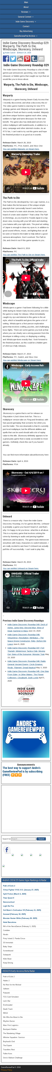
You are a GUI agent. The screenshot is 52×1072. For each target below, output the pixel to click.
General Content (24, 17)
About (26, 7)
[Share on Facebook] (6, 58)
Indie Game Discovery (25, 21)
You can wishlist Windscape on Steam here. (22, 360)
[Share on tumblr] (34, 58)
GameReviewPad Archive (24, 36)
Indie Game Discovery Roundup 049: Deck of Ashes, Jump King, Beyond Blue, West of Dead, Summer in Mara (27, 627)
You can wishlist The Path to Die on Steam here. (24, 255)
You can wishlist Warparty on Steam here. (21, 149)
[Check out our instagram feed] (7, 869)
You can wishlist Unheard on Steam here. (21, 568)
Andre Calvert (10, 53)
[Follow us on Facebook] (7, 849)
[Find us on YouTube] (43, 858)
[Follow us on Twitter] (16, 858)
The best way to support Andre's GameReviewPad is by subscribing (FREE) (22, 771)
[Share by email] (41, 58)
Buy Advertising (26, 31)
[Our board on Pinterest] (25, 858)
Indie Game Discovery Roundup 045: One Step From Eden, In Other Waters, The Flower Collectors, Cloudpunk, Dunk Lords (28, 674)
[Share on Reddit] (20, 58)
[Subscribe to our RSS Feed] (34, 858)
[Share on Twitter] (13, 58)
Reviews (24, 12)
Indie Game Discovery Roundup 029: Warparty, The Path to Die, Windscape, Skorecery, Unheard (26, 46)
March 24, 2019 (25, 53)
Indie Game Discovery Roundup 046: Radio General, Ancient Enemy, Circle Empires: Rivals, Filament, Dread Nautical (26, 664)
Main (26, 2)
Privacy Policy (6, 1070)
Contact (26, 26)
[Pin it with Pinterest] (27, 58)
